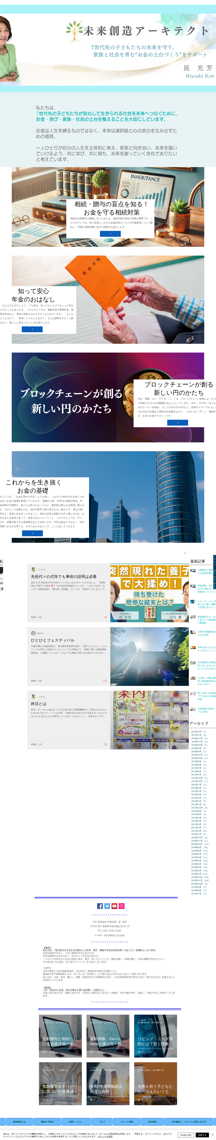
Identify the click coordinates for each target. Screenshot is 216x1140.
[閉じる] (212, 1135)
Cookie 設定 (185, 1134)
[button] (185, 553)
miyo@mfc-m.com (114, 935)
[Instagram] (121, 906)
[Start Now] (110, 234)
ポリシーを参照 (105, 1136)
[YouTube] (114, 906)
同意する (202, 1134)
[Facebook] (100, 906)
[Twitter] (107, 906)
